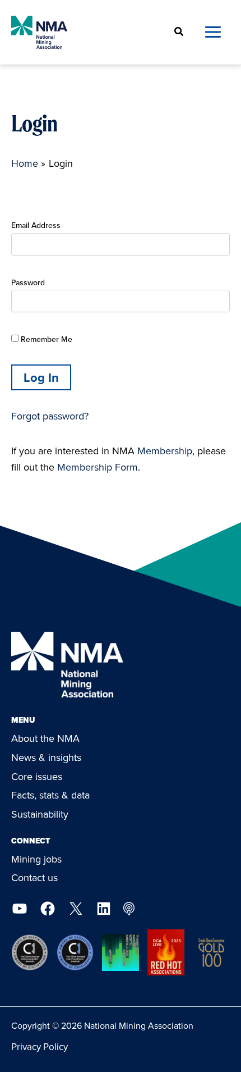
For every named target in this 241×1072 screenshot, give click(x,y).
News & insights (46, 757)
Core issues (36, 776)
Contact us (34, 877)
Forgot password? (50, 416)
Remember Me (45, 339)
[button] (179, 32)
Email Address (36, 225)
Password (28, 282)
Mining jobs (36, 859)
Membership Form (97, 467)
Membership (164, 451)
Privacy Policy (39, 1046)
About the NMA (45, 738)
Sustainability (39, 814)
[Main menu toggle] (213, 32)
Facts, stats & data (50, 795)
